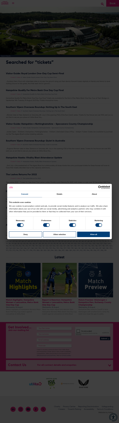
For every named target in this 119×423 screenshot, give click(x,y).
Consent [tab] (24, 194)
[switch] (46, 225)
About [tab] (94, 194)
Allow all (93, 234)
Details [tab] (59, 194)
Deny (25, 234)
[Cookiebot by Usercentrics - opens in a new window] (100, 187)
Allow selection (59, 234)
